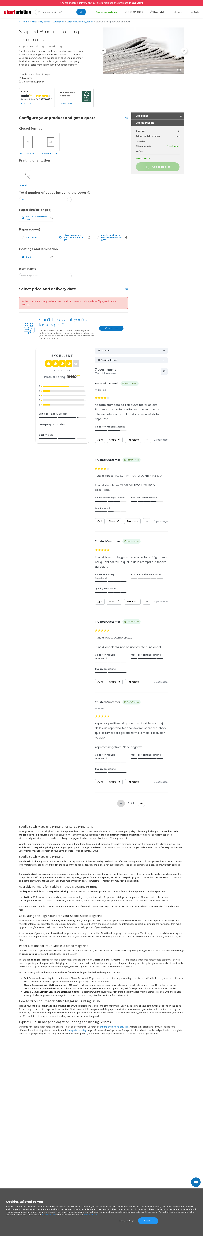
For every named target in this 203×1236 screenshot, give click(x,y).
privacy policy (48, 1214)
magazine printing (78, 1030)
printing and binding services (114, 1026)
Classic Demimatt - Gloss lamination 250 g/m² (111, 237)
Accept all (148, 1221)
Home (26, 21)
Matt (28, 257)
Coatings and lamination (38, 249)
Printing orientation (34, 160)
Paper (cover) (29, 229)
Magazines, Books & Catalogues (48, 21)
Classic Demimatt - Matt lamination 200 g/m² (74, 237)
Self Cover (31, 237)
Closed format (30, 128)
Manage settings (126, 1221)
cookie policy (90, 1214)
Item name (27, 268)
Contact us (111, 328)
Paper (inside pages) (35, 210)
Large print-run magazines (80, 21)
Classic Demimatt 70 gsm (36, 218)
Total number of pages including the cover (52, 192)
